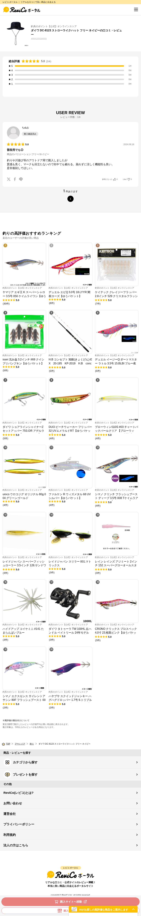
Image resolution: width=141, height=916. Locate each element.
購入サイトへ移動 (71, 901)
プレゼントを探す (25, 774)
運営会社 (9, 813)
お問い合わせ (12, 803)
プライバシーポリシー (18, 824)
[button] (103, 909)
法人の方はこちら (15, 845)
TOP (8, 744)
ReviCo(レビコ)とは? (18, 792)
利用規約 (9, 834)
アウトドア (20, 744)
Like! (127, 179)
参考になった (110, 179)
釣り (32, 744)
